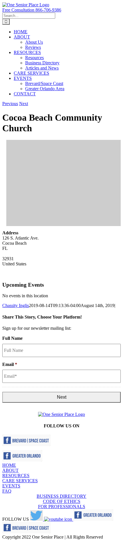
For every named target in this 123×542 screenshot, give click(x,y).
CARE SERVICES (20, 480)
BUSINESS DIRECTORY (61, 496)
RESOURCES (15, 475)
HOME (9, 465)
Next (23, 103)
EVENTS (11, 485)
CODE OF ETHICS (61, 501)
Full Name (12, 338)
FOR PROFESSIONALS (61, 506)
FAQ (6, 491)
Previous (10, 103)
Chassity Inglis (15, 305)
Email (9, 364)
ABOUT (10, 470)
